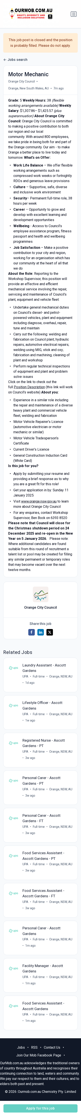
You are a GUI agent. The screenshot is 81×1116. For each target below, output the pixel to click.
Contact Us (52, 1047)
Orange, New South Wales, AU (28, 88)
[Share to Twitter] (49, 632)
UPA (25, 676)
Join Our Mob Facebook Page (38, 1055)
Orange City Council (21, 81)
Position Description (29, 387)
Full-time (39, 676)
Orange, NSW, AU (60, 676)
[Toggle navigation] (74, 14)
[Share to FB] (31, 632)
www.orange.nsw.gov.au (39, 501)
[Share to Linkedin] (40, 632)
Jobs (21, 1047)
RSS (34, 1047)
